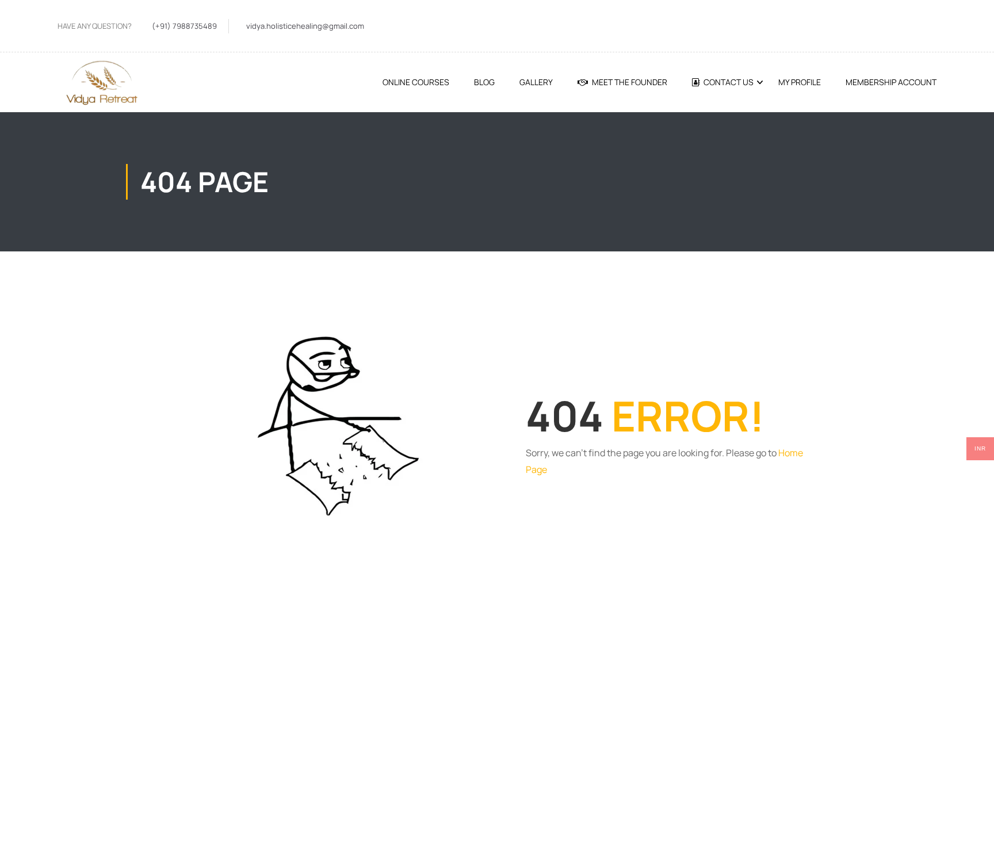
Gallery (536, 82)
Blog (484, 82)
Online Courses (416, 82)
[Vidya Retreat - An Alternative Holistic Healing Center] (101, 82)
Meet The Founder (629, 82)
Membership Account (891, 82)
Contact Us (729, 82)
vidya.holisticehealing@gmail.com (305, 26)
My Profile (799, 82)
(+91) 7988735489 (184, 26)
